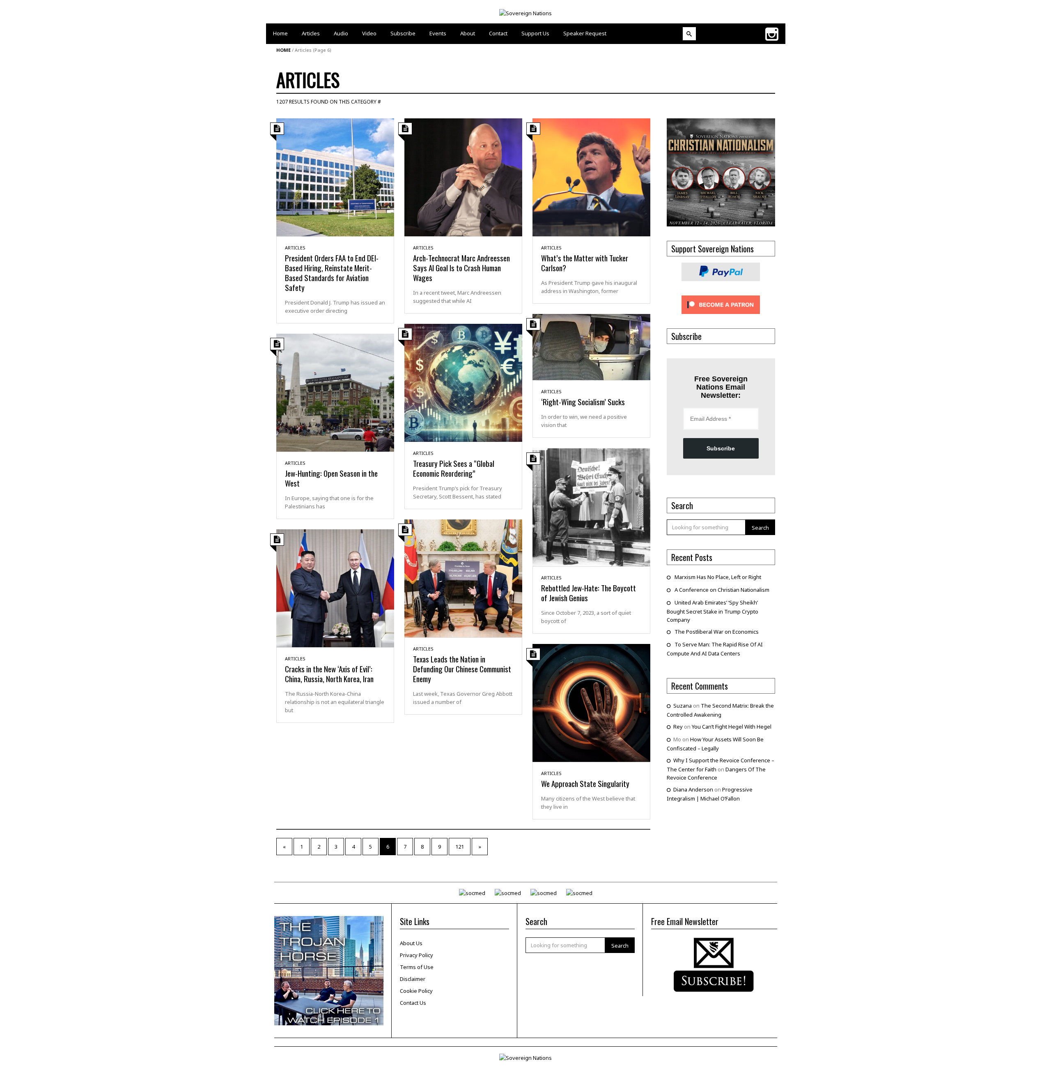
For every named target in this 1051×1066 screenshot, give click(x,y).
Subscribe (721, 448)
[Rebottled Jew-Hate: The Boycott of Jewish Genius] (591, 506)
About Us (411, 943)
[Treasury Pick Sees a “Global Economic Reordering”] (463, 382)
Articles (295, 248)
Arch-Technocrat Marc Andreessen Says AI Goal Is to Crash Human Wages (461, 267)
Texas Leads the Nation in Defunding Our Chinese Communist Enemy (462, 668)
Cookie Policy (416, 990)
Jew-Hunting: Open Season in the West (331, 478)
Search (760, 527)
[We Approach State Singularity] (591, 702)
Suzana (682, 705)
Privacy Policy (416, 955)
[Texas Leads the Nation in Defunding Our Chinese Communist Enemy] (463, 577)
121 (459, 846)
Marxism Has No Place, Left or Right (718, 577)
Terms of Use (417, 967)
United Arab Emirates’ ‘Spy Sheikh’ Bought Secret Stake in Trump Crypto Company (712, 611)
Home (283, 50)
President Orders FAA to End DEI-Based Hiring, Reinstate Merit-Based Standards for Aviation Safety (332, 272)
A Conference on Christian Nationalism (722, 589)
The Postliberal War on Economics (717, 631)
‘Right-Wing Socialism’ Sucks (583, 401)
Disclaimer (412, 979)
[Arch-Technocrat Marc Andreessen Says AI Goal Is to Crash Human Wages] (463, 176)
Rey (678, 726)
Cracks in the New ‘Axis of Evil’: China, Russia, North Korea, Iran (329, 673)
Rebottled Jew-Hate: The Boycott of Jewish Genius (588, 592)
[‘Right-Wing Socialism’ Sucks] (591, 346)
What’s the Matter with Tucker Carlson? (584, 262)
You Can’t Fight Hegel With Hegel (731, 726)
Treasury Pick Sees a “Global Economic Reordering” (453, 468)
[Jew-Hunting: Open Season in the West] (335, 392)
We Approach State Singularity (585, 783)
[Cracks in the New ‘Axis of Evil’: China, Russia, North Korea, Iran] (335, 587)
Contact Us (413, 1002)
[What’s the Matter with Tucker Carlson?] (591, 176)
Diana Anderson (693, 789)
